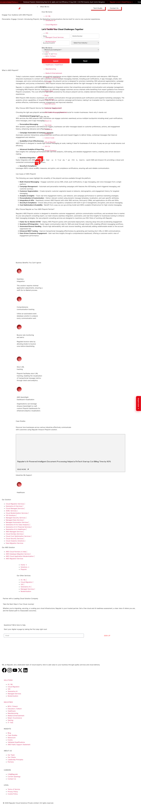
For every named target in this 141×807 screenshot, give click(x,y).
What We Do (44, 7)
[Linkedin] (25, 670)
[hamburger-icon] (87, 6)
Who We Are (44, 117)
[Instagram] (9, 670)
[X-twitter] (20, 670)
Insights (43, 87)
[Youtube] (14, 670)
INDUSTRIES (8, 702)
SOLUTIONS (8, 680)
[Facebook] (4, 670)
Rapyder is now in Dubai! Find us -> (121, 2)
